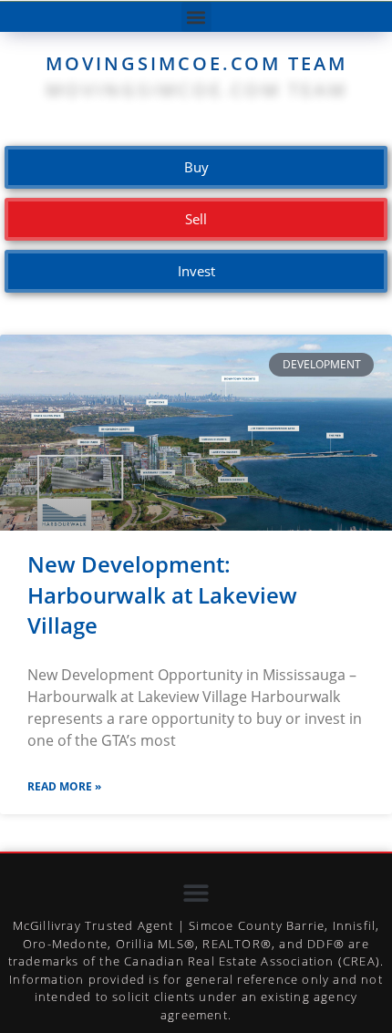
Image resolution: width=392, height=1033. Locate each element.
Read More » (64, 786)
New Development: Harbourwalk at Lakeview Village (162, 594)
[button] (196, 17)
